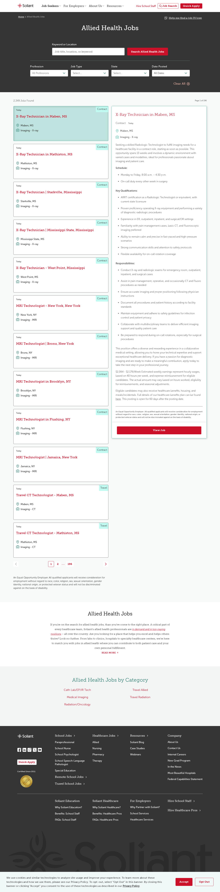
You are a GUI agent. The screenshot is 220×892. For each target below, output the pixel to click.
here (118, 398)
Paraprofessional (64, 742)
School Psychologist (67, 754)
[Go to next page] (105, 564)
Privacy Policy (131, 885)
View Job (159, 430)
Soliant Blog (137, 742)
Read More (109, 652)
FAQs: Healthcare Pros (105, 819)
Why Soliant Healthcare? (106, 807)
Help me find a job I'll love (185, 17)
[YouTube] (40, 750)
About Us (173, 742)
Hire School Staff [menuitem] (146, 6)
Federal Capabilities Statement (185, 779)
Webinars (135, 754)
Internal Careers (177, 754)
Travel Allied (140, 690)
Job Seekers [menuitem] (50, 6)
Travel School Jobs (68, 783)
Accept (184, 881)
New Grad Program (179, 760)
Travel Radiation (140, 697)
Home (21, 17)
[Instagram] (29, 750)
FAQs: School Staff (65, 819)
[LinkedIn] (24, 750)
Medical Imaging (77, 697)
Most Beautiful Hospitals (182, 773)
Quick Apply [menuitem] (191, 5)
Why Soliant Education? (68, 807)
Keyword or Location (64, 44)
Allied (95, 742)
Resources (137, 735)
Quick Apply (27, 762)
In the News (174, 766)
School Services (139, 813)
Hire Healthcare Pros (182, 810)
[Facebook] (19, 750)
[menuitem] (168, 6)
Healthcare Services (141, 819)
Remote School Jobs (69, 777)
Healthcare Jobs (103, 735)
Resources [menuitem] (114, 6)
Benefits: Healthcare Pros (107, 813)
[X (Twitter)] (35, 750)
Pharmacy (98, 754)
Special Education (65, 770)
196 (70, 563)
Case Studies (137, 748)
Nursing (96, 748)
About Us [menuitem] (95, 6)
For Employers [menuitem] (73, 6)
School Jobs (63, 735)
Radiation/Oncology (77, 704)
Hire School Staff (179, 801)
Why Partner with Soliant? (145, 807)
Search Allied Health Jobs (147, 51)
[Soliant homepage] (25, 736)
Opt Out (204, 881)
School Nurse (63, 748)
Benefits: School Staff (67, 813)
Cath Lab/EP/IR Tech (77, 690)
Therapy (97, 760)
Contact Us (174, 748)
